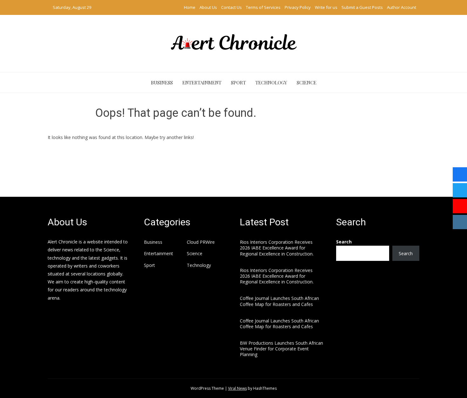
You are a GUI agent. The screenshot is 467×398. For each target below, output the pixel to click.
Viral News (237, 388)
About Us (208, 7)
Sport (238, 82)
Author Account (401, 7)
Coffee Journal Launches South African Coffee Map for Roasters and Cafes (279, 301)
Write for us (326, 7)
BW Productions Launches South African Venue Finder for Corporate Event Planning (281, 348)
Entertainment (201, 82)
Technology (271, 82)
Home (189, 7)
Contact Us (231, 7)
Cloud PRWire (201, 242)
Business (162, 82)
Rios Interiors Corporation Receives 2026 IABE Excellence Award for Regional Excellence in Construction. (277, 247)
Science (306, 82)
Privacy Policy (298, 7)
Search (344, 242)
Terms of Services (263, 7)
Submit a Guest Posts (362, 7)
